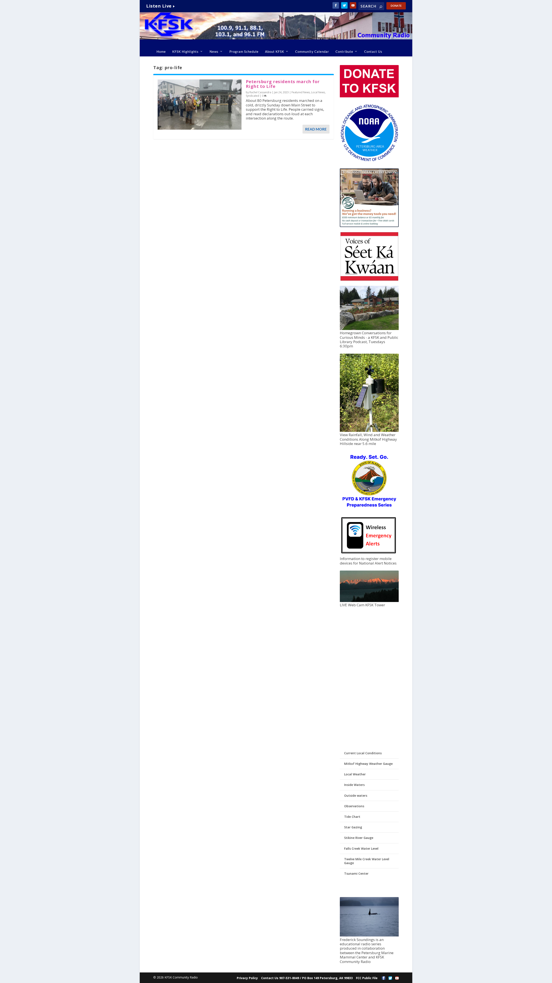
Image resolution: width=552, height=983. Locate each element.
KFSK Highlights (185, 51)
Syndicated (252, 96)
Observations (354, 806)
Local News (318, 92)
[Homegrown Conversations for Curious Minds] (369, 329)
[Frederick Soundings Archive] (369, 935)
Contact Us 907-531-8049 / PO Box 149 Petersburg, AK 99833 (307, 978)
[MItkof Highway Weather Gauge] (369, 431)
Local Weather (355, 774)
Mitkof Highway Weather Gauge (368, 764)
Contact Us (373, 51)
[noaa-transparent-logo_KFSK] (369, 161)
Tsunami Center (356, 873)
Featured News (301, 92)
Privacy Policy (247, 978)
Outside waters (355, 795)
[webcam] (369, 601)
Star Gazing (353, 827)
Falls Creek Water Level (361, 848)
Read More (316, 129)
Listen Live (159, 6)
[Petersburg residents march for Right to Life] (200, 104)
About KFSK (274, 51)
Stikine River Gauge (358, 838)
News (214, 51)
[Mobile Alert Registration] (368, 554)
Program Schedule (244, 51)
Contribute (344, 51)
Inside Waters (354, 785)
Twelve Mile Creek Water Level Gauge (366, 861)
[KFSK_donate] (369, 96)
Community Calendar (312, 51)
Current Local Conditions (363, 753)
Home (161, 51)
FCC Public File (367, 978)
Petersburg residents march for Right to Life (283, 84)
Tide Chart (352, 817)
